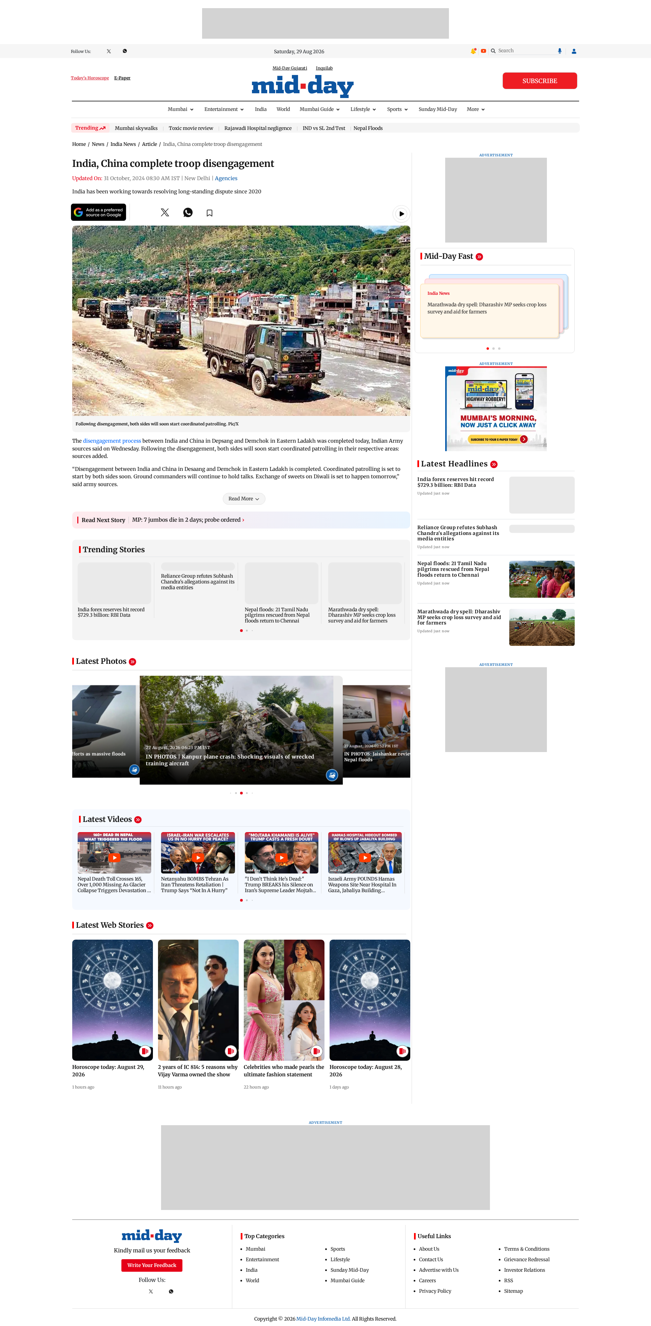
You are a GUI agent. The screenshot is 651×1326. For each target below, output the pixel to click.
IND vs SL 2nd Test (324, 129)
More (473, 109)
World (283, 109)
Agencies (226, 178)
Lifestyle (360, 109)
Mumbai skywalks (136, 129)
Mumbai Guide (317, 109)
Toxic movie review (191, 129)
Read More (241, 499)
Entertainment (221, 109)
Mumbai (178, 109)
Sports (394, 109)
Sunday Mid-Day (438, 109)
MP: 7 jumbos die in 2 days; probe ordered (188, 519)
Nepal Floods (368, 128)
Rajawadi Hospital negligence (258, 129)
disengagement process (112, 441)
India (261, 109)
